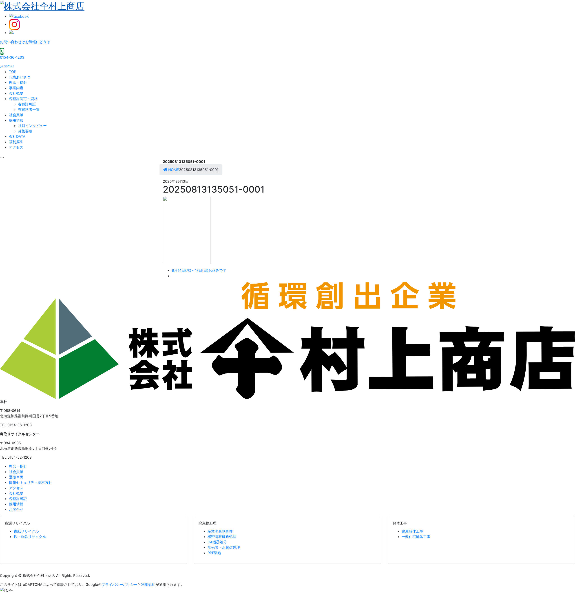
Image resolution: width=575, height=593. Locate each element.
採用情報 (16, 120)
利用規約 (148, 584)
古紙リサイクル (26, 531)
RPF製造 (214, 553)
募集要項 (25, 131)
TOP (12, 71)
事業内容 (16, 88)
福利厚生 (16, 142)
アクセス (16, 147)
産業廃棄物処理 (220, 531)
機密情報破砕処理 (222, 536)
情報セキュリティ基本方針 (30, 482)
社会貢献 (16, 115)
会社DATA (17, 136)
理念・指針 (18, 82)
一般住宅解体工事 (416, 536)
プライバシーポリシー (119, 584)
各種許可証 (27, 104)
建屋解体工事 (412, 531)
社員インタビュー (32, 125)
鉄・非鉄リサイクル (30, 536)
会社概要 (16, 93)
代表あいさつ (20, 77)
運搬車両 (16, 477)
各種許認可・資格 (23, 98)
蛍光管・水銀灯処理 (224, 547)
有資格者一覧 (29, 109)
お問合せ (7, 66)
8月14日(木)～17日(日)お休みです (199, 270)
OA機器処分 (217, 542)
